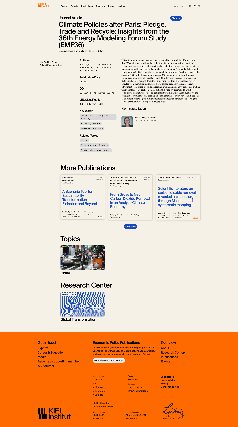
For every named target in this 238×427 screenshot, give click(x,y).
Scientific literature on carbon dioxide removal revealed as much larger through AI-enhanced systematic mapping (177, 196)
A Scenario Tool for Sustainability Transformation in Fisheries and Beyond (79, 197)
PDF (101, 216)
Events (165, 361)
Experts (43, 348)
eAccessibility (168, 380)
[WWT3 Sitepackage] (47, 5)
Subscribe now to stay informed (108, 360)
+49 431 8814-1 (136, 387)
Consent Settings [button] (170, 386)
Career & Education (51, 353)
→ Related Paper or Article (50, 65)
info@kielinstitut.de (138, 390)
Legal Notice (167, 376)
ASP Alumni (46, 366)
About (165, 348)
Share (175, 18)
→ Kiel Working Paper (47, 62)
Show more (130, 226)
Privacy (164, 383)
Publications (169, 357)
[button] (64, 6)
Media (42, 357)
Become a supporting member (59, 361)
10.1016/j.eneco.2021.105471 (97, 93)
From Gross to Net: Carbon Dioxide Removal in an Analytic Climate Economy (130, 200)
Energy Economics (68, 51)
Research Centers (173, 353)
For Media (133, 379)
